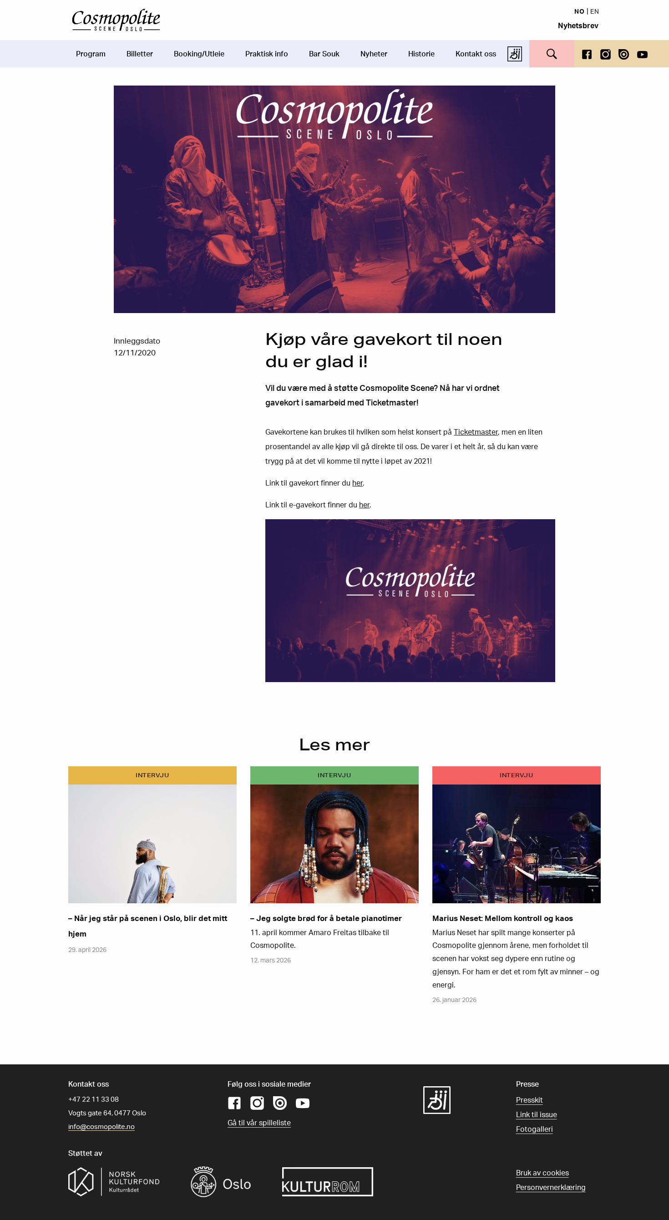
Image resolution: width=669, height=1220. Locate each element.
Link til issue (536, 1114)
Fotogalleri (534, 1129)
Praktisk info (266, 53)
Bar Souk (324, 53)
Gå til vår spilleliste (259, 1122)
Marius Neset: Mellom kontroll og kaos (502, 918)
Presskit (529, 1099)
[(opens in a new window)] (587, 53)
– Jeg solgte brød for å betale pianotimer (326, 918)
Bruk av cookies (542, 1172)
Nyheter (373, 53)
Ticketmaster (476, 431)
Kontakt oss (476, 53)
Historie (421, 53)
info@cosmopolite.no (101, 1126)
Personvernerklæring (551, 1187)
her (357, 482)
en (594, 11)
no (579, 11)
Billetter (140, 53)
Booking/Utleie (199, 53)
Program (91, 53)
